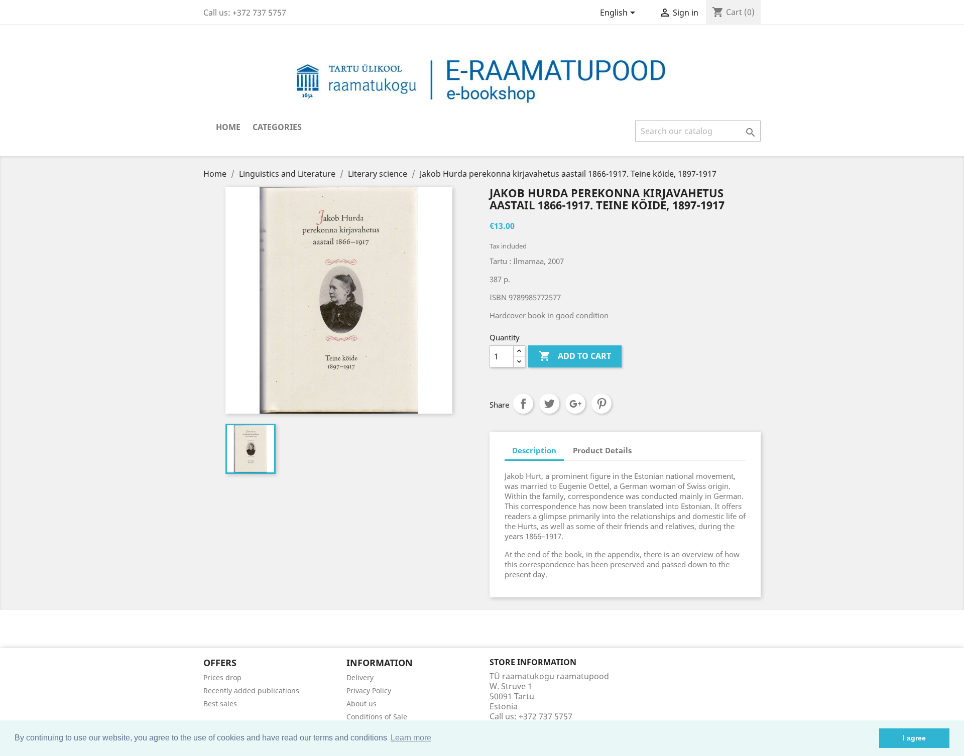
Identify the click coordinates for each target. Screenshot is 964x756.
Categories (277, 127)
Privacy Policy (368, 690)
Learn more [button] (411, 737)
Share (523, 404)
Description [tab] (534, 450)
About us (361, 703)
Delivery (360, 677)
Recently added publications (251, 690)
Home (228, 127)
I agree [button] (914, 738)
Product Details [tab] (602, 450)
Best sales (220, 703)
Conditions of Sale (376, 716)
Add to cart (575, 356)
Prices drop (222, 677)
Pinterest (601, 404)
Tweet (549, 404)
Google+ (575, 404)
